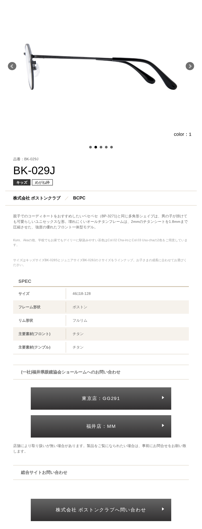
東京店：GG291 (101, 398)
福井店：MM (101, 426)
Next (190, 66)
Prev (12, 66)
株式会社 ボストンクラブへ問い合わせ (101, 509)
